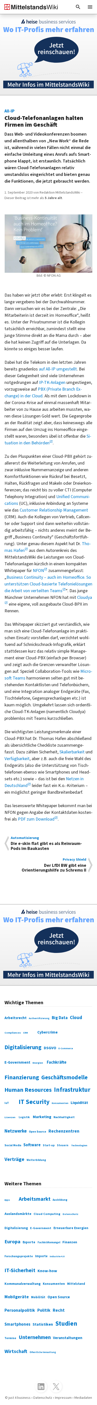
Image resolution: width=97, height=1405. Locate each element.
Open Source (37, 1132)
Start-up (49, 1145)
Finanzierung (21, 1077)
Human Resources (28, 1090)
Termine (10, 1338)
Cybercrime (47, 1032)
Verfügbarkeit (17, 759)
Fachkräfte (56, 1062)
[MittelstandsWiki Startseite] (29, 7)
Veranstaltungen (67, 1338)
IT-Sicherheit (19, 1270)
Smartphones (17, 1324)
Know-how (47, 1271)
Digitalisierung (23, 1047)
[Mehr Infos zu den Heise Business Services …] (48, 54)
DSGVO (50, 1048)
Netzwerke (15, 1131)
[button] (78, 7)
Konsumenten (60, 1103)
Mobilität (38, 1297)
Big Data (60, 1018)
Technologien (79, 1145)
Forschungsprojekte (18, 1256)
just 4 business (19, 1397)
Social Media (12, 1145)
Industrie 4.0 (57, 1256)
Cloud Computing (47, 1214)
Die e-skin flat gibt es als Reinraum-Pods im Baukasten (46, 843)
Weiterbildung (36, 1160)
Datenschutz (70, 1214)
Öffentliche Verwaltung (43, 1352)
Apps (7, 1200)
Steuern (62, 1145)
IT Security (34, 1101)
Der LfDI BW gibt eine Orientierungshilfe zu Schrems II (54, 865)
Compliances (12, 1033)
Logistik (24, 1117)
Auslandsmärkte (17, 1213)
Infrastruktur (72, 1089)
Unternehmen (35, 1337)
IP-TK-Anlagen (52, 382)
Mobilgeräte (16, 1297)
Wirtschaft (15, 1351)
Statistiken (43, 1324)
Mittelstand (76, 1284)
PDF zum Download (36, 819)
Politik (43, 1310)
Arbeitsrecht (15, 1018)
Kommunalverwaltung (22, 1283)
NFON (38, 571)
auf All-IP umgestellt (58, 369)
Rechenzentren (63, 1131)
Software (32, 1145)
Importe (41, 1256)
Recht (59, 1310)
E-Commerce (65, 1048)
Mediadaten (83, 1397)
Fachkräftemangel (49, 1242)
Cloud (76, 1017)
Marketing (42, 1117)
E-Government (17, 1062)
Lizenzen (9, 1117)
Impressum (63, 1397)
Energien (38, 1063)
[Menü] (90, 7)
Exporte (29, 1242)
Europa (12, 1241)
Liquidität (79, 1102)
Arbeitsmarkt (34, 1199)
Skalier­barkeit (72, 752)
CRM (25, 1033)
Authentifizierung (39, 1018)
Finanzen (69, 1242)
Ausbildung (60, 1200)
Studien (66, 1323)
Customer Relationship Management (54, 510)
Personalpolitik (19, 1310)
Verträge (14, 1159)
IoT (6, 1103)
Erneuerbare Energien (70, 1228)
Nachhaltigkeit (64, 1117)
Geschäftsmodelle (64, 1077)
